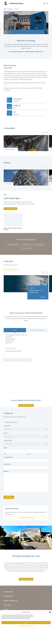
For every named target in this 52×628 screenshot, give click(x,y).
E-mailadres (7, 464)
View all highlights (12, 269)
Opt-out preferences (22, 626)
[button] (50, 612)
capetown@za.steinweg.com (14, 351)
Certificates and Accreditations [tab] (37, 330)
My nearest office (27, 244)
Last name (28, 454)
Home (5, 9)
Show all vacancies (27, 579)
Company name (8, 457)
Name (5, 454)
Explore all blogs (11, 208)
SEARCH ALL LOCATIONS (27, 405)
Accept (26, 622)
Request (6, 471)
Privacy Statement (30, 626)
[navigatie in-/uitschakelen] (47, 3)
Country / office (8, 440)
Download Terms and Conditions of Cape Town (18, 360)
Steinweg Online (40, 244)
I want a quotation (13, 244)
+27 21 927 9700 (11, 348)
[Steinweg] (14, 3)
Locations (10, 9)
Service (6, 433)
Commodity (7, 425)
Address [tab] (15, 330)
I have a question (26, 248)
